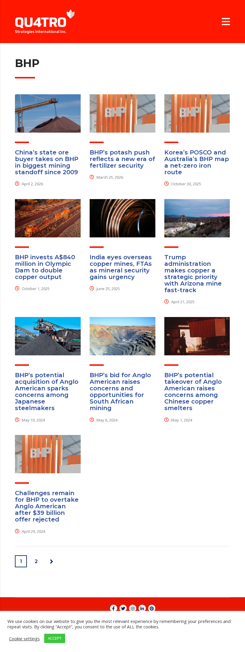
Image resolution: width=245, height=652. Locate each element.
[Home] (45, 21)
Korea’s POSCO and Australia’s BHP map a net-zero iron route (196, 162)
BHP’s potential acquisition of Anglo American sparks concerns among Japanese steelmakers (46, 392)
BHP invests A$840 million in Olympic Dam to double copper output (45, 267)
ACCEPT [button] (55, 638)
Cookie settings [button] (24, 638)
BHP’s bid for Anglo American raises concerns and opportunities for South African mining (120, 392)
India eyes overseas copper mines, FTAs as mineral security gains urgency (121, 267)
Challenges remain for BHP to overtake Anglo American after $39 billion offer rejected (47, 506)
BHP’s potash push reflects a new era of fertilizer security (122, 159)
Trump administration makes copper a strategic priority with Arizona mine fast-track (193, 274)
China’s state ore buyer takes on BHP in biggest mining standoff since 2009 (46, 162)
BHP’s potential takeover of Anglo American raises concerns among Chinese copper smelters (193, 392)
